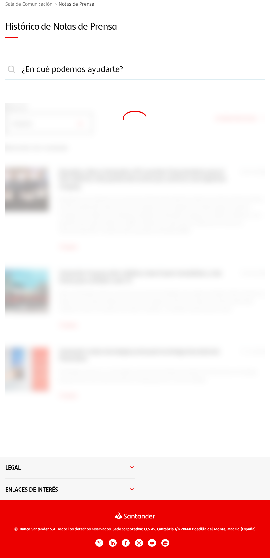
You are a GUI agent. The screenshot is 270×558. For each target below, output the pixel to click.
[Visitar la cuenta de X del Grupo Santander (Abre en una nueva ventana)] (99, 543)
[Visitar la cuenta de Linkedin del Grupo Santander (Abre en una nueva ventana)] (113, 543)
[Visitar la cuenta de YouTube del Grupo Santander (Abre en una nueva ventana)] (152, 543)
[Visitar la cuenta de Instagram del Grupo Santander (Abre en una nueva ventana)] (139, 543)
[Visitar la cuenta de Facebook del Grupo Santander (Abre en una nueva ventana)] (126, 543)
